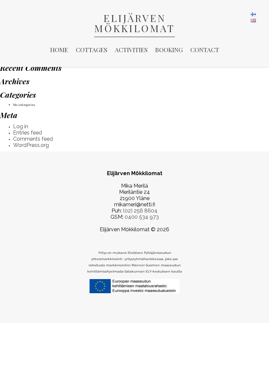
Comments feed (33, 139)
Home (59, 49)
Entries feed (27, 133)
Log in (20, 126)
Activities (131, 49)
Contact (204, 49)
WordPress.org (31, 145)
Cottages (91, 49)
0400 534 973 (142, 217)
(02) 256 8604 (140, 211)
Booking (169, 49)
